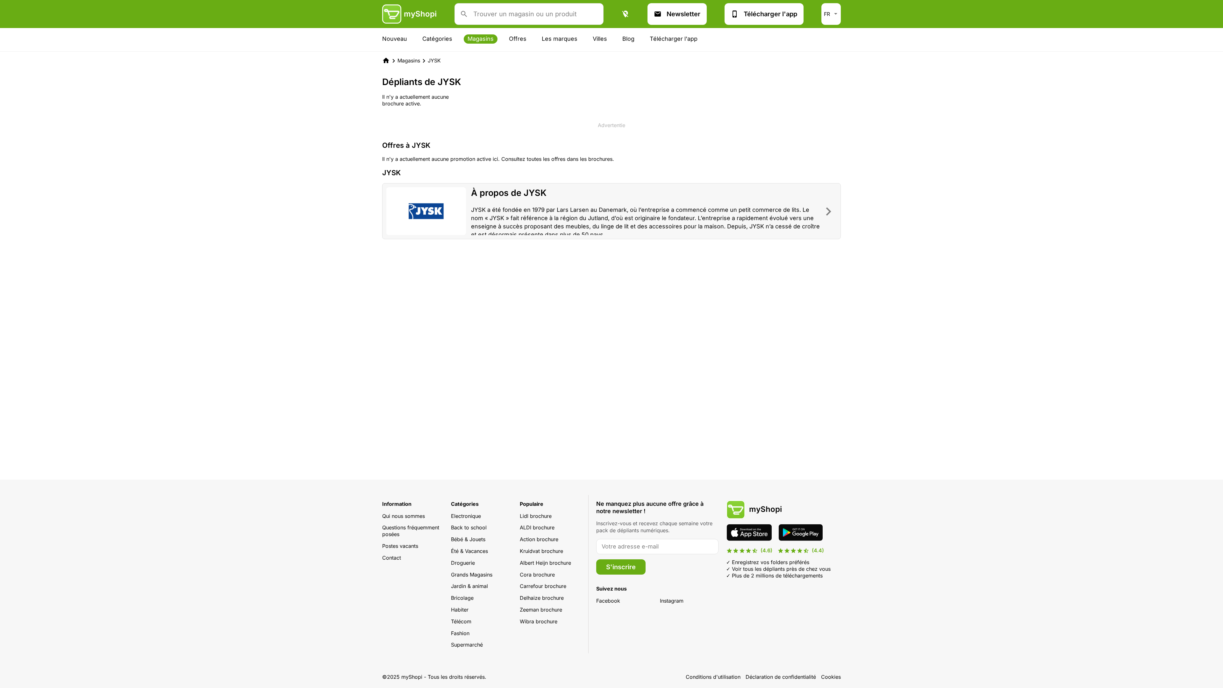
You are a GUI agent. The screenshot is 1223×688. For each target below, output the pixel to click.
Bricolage (462, 598)
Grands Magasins (471, 574)
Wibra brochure (538, 621)
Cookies (831, 677)
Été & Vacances (469, 551)
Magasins (481, 38)
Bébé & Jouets (468, 539)
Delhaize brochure (542, 598)
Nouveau (394, 38)
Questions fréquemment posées (410, 530)
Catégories (437, 38)
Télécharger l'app (770, 14)
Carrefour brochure (543, 586)
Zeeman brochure (541, 609)
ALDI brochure (537, 527)
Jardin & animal (469, 586)
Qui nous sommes (403, 516)
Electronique (466, 516)
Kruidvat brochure (541, 551)
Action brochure (539, 539)
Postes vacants (400, 546)
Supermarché (467, 644)
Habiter (459, 609)
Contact (391, 558)
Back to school (469, 527)
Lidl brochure (536, 516)
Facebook (608, 601)
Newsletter (683, 14)
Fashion (460, 633)
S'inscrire (621, 567)
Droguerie (463, 563)
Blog (628, 38)
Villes (600, 38)
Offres (517, 38)
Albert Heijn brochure (545, 563)
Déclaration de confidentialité (781, 677)
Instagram (671, 601)
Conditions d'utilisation (713, 677)
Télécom (461, 621)
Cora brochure (537, 574)
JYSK (434, 60)
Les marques (559, 38)
